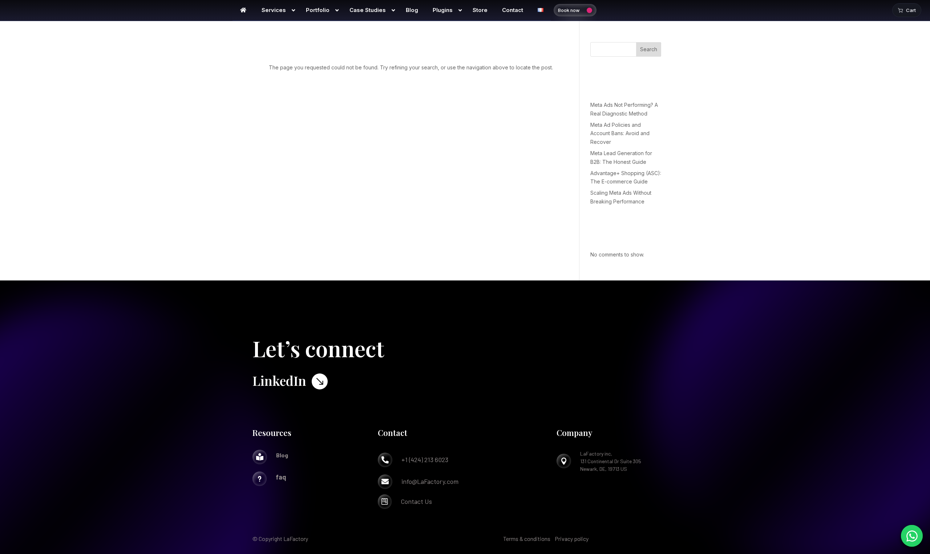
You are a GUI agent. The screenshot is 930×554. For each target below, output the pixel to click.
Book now (568, 10)
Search (648, 49)
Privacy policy (572, 538)
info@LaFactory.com (429, 481)
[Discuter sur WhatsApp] (912, 536)
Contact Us (416, 501)
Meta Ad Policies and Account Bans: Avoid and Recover (620, 133)
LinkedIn (279, 380)
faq (281, 477)
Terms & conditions (526, 538)
